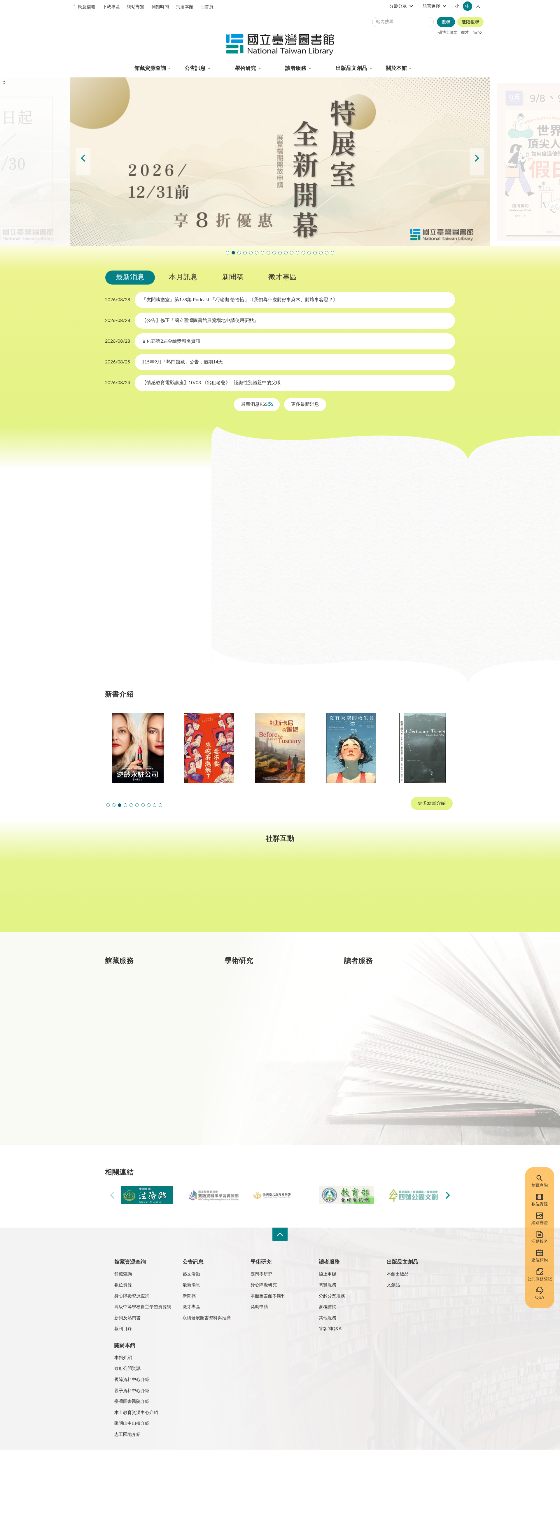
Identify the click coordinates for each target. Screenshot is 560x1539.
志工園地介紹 (127, 1434)
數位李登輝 (321, 252)
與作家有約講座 (262, 252)
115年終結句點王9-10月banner (239, 252)
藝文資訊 (326, 494)
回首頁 (207, 7)
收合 (280, 1234)
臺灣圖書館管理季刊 (271, 1034)
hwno (477, 32)
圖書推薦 (379, 1076)
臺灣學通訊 (207, 893)
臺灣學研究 (262, 1055)
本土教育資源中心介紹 (136, 1412)
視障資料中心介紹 (131, 1379)
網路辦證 (539, 1223)
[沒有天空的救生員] (290, 748)
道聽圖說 (424, 893)
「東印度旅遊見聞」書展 (274, 252)
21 (177, 556)
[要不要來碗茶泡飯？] (148, 748)
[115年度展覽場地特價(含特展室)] (280, 161)
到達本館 (184, 7)
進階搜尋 (470, 22)
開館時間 (160, 7)
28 (177, 570)
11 (137, 542)
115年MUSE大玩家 (280, 252)
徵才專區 (282, 277)
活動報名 (539, 1242)
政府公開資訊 (127, 1368)
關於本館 (396, 68)
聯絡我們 (247, 1465)
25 (137, 570)
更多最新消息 (305, 404)
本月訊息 (183, 277)
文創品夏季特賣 (268, 252)
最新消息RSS (255, 404)
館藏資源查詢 (150, 68)
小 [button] (457, 6)
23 (110, 570)
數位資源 (539, 1204)
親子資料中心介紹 (131, 1391)
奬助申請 (259, 1307)
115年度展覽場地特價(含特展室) (233, 252)
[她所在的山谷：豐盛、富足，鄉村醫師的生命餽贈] (361, 748)
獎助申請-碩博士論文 (272, 993)
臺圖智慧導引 (309, 252)
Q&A (539, 1298)
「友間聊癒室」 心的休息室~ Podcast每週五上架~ (286, 252)
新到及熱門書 (127, 1318)
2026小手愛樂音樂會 (291, 252)
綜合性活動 (245, 494)
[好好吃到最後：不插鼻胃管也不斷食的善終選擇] (432, 748)
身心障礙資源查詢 (131, 1296)
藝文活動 (191, 1274)
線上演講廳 (287, 494)
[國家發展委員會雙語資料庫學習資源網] (213, 1195)
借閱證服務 (381, 1055)
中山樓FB (280, 893)
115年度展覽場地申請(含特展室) (227, 252)
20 (164, 556)
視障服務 (379, 1034)
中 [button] (467, 6)
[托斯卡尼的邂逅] (219, 748)
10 (124, 542)
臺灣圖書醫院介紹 (131, 1401)
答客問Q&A (330, 1329)
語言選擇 (431, 6)
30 (110, 584)
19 (150, 556)
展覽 (334, 479)
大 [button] (478, 6)
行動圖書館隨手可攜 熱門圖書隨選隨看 (326, 252)
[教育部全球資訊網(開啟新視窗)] (346, 1195)
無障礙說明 (221, 1465)
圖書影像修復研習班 (245, 252)
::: (73, 4)
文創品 (393, 1285)
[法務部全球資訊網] (147, 1195)
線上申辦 (327, 1274)
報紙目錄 (140, 1034)
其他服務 (327, 1318)
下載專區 (111, 7)
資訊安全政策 (191, 1465)
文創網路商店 (332, 252)
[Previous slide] (83, 161)
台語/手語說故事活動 (297, 252)
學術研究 (245, 68)
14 (177, 542)
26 (150, 570)
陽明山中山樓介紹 (131, 1423)
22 (190, 556)
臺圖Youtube (352, 893)
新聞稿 (233, 277)
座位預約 (539, 1260)
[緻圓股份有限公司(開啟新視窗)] (413, 1195)
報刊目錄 (123, 1329)
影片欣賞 (402, 479)
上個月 (111, 488)
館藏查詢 (539, 1185)
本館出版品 (398, 1274)
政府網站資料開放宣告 (283, 1465)
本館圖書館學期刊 (268, 1296)
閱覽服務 (327, 1285)
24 (124, 570)
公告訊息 (195, 68)
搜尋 (446, 22)
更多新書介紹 (432, 803)
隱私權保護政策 (122, 1465)
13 (164, 542)
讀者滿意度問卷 (251, 252)
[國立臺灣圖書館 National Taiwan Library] (280, 45)
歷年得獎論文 (264, 1013)
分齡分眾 (398, 6)
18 (137, 556)
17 (124, 556)
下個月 (192, 488)
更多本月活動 (338, 634)
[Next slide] (477, 161)
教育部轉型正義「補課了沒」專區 (303, 252)
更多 (201, 1117)
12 (150, 542)
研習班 (304, 479)
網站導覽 (135, 7)
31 (124, 584)
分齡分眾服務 (332, 1296)
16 (110, 556)
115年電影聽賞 (315, 252)
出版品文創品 (351, 68)
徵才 (465, 32)
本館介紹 (123, 1358)
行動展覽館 (262, 1076)
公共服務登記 (539, 1279)
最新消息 (130, 277)
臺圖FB (135, 893)
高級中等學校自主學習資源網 (142, 1307)
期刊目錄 (140, 1013)
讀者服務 (295, 68)
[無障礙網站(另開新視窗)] (127, 1487)
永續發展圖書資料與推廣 (207, 1318)
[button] (108, 805)
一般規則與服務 (386, 993)
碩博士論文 (447, 32)
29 (190, 570)
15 (190, 542)
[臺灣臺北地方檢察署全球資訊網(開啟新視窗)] (280, 1195)
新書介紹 (140, 1055)
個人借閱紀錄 (384, 1013)
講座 (274, 479)
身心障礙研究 (264, 1285)
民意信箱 (86, 7)
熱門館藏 (140, 993)
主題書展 (366, 479)
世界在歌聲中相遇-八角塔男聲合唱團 (256, 252)
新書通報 (140, 1076)
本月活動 (242, 479)
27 (164, 570)
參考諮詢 (327, 1307)
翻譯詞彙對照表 (157, 1465)
